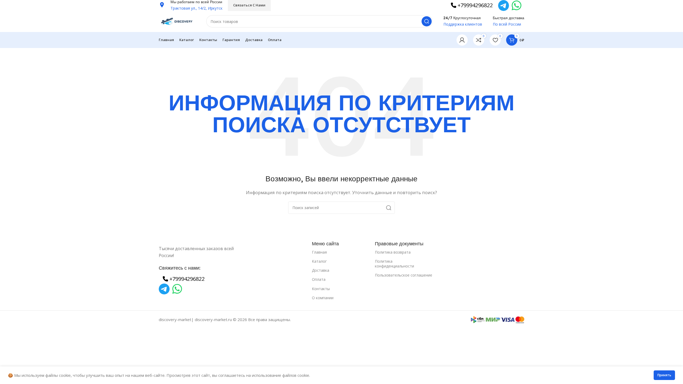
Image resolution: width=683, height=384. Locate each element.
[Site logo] (177, 20)
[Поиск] (427, 21)
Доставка (320, 270)
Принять (664, 375)
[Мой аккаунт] (462, 40)
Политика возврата (393, 252)
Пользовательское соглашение (403, 275)
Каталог (319, 261)
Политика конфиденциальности (394, 264)
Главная (319, 252)
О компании (322, 297)
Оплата (318, 279)
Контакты (321, 288)
